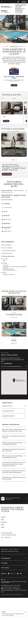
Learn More (13, 317)
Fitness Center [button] (7, 227)
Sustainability (6, 203)
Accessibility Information (8, 411)
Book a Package (7, 174)
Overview (3, 517)
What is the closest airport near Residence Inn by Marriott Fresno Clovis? (12, 456)
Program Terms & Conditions (6, 586)
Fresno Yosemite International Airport (12, 366)
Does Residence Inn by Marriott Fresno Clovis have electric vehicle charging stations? (13, 471)
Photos (2, 527)
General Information (7, 406)
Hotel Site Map (23, 590)
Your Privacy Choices (7, 588)
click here (11, 615)
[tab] (6, 190)
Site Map (17, 590)
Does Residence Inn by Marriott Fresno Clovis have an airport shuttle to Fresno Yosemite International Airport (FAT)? (13, 464)
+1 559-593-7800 (7, 363)
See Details (14, 85)
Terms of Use (17, 585)
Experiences (3, 522)
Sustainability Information (8, 416)
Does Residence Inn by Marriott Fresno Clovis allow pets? (13, 436)
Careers (11, 585)
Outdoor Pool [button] (7, 215)
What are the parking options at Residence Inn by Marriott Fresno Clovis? (12, 443)
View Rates (6, 121)
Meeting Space (7, 223)
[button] (18, 2)
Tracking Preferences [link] (5, 585)
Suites (2, 519)
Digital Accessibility (16, 588)
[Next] (25, 98)
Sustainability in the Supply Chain (7, 590)
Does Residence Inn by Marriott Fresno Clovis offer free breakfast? (13, 478)
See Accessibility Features (8, 256)
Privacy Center (16, 586)
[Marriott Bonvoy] (23, 2)
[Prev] (3, 98)
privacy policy (19, 613)
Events (2, 524)
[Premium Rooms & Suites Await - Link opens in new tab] (14, 144)
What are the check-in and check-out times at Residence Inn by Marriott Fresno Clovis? (13, 430)
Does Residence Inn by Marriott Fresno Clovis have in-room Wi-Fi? (13, 450)
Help (2, 591)
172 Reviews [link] (6, 12)
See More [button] (18, 63)
